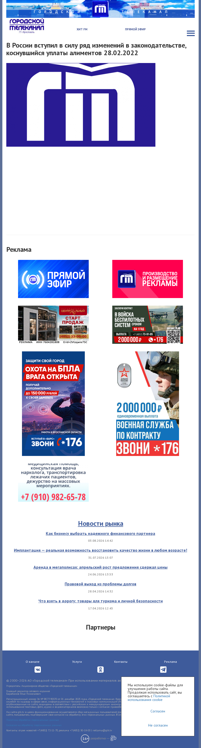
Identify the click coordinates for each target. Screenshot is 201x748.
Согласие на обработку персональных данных (34, 725)
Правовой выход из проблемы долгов (100, 583)
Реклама (170, 662)
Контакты (120, 662)
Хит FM (82, 29)
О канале (33, 662)
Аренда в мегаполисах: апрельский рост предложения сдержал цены (101, 567)
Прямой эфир (135, 29)
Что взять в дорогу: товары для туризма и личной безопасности (100, 600)
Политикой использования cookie (149, 698)
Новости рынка (100, 523)
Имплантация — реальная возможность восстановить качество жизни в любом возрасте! (100, 550)
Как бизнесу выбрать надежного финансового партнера (100, 533)
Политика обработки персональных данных (32, 720)
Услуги (77, 662)
